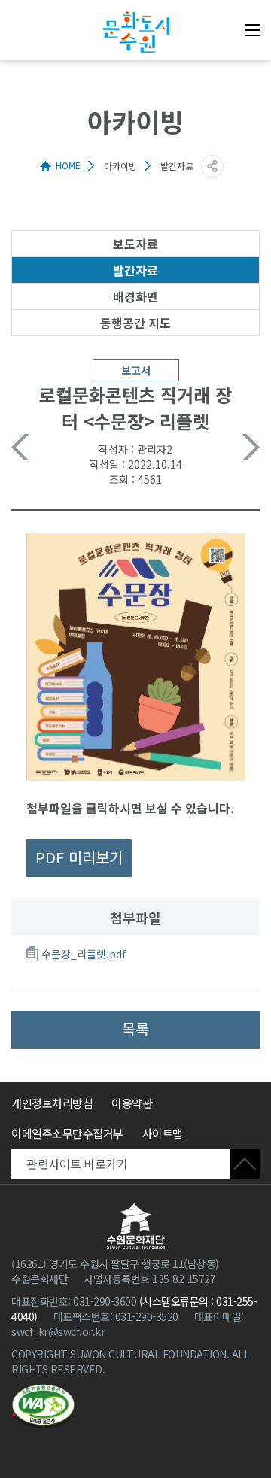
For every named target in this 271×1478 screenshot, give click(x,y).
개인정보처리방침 (52, 1103)
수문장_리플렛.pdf (83, 953)
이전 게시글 (20, 447)
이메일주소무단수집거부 (67, 1133)
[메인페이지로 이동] (135, 32)
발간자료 (135, 270)
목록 (135, 1028)
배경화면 (135, 296)
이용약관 (131, 1103)
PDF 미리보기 (79, 857)
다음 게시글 (251, 447)
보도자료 (135, 244)
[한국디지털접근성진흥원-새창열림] (43, 1406)
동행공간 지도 (135, 323)
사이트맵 (162, 1133)
